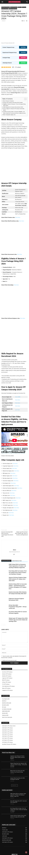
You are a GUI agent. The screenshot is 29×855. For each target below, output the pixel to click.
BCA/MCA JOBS (5, 825)
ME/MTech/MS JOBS (5, 8)
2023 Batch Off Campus (7, 852)
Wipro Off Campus (6, 808)
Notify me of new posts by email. (10, 780)
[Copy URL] (2, 24)
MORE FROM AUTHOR (17, 681)
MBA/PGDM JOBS (6, 831)
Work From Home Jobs (7, 837)
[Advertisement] (14, 165)
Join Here (17, 409)
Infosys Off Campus (6, 802)
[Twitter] (18, 24)
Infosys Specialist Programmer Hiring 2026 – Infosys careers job (18, 727)
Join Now (23, 47)
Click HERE (17, 397)
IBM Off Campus (6, 800)
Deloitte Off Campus (6, 796)
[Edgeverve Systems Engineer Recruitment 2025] (4, 720)
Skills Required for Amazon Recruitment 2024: (13, 107)
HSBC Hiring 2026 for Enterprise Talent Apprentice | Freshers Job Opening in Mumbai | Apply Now (17, 686)
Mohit (14, 670)
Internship (24, 7)
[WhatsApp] (12, 24)
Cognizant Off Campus (7, 798)
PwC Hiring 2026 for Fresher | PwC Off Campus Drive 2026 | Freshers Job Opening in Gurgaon (18, 693)
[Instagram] (14, 675)
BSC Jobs (4, 827)
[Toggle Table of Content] (24, 99)
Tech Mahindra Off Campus (8, 806)
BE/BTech (19, 7)
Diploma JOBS (5, 835)
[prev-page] (2, 745)
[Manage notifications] (26, 852)
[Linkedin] (9, 24)
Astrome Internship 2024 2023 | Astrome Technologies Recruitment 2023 (7, 654)
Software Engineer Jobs (13, 8)
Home (2, 5)
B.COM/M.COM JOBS (6, 829)
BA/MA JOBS (5, 833)
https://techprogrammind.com (14, 672)
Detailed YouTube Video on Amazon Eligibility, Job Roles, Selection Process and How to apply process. (14, 112)
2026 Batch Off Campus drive (8, 846)
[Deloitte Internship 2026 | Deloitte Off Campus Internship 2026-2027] (4, 714)
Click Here (17, 217)
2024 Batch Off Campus (9, 5)
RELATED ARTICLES (6, 681)
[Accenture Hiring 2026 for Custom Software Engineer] (4, 733)
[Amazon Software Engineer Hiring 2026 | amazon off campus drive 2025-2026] (4, 699)
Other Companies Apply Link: (9, 114)
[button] (2, 2)
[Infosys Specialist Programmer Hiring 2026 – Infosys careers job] (4, 727)
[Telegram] (5, 24)
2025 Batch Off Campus (7, 848)
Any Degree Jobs (6, 819)
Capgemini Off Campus (7, 810)
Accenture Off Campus (7, 792)
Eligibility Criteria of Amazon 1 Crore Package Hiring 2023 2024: (14, 105)
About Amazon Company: (8, 100)
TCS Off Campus (6, 804)
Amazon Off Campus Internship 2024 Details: (13, 102)
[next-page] (4, 745)
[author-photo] (14, 668)
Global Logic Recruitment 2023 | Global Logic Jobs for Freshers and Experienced (21, 654)
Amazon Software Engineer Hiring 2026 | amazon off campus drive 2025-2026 (17, 699)
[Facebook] (15, 24)
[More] (21, 24)
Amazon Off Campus (14, 7)
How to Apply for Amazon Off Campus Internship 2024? (13, 109)
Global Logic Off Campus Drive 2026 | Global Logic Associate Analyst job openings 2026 (18, 740)
